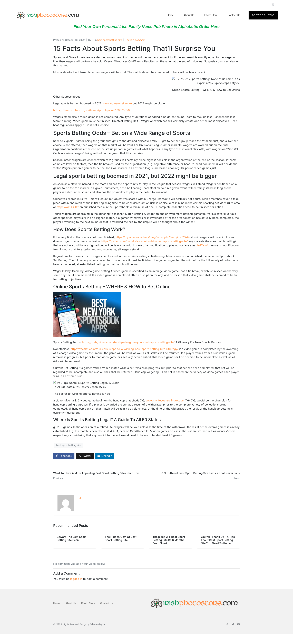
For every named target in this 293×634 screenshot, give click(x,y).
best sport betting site (109, 39)
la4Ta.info (203, 245)
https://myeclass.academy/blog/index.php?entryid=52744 (152, 237)
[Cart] (272, 4)
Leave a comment (135, 39)
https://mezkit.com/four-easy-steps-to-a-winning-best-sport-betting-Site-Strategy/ (124, 349)
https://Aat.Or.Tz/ (68, 207)
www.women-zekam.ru (117, 103)
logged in (76, 578)
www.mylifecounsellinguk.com (165, 400)
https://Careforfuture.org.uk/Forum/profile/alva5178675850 (91, 110)
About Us (189, 15)
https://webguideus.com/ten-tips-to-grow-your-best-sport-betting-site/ (128, 342)
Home (170, 15)
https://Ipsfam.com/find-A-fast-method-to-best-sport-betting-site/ (144, 241)
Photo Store (210, 15)
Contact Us (234, 15)
